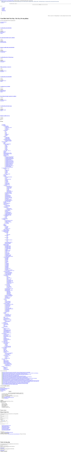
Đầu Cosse (6, 296)
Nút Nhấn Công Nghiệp (8, 364)
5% (7, 233)
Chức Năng (5, 185)
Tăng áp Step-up (9, 208)
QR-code (2, 400)
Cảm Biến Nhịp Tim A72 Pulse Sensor (6, 57)
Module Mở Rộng (6, 361)
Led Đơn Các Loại (6, 334)
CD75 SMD (7, 265)
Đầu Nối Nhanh (7, 298)
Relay (4, 143)
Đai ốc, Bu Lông (7, 358)
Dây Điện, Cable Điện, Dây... (9, 288)
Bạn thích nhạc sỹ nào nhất (5, 427)
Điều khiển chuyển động (8, 192)
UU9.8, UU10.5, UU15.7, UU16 (9, 270)
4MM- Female (9, 292)
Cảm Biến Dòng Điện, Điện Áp (9, 161)
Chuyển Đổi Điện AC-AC (7, 331)
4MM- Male (8, 291)
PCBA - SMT (5, 350)
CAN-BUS (6, 181)
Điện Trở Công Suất (8, 242)
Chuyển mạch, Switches (8, 193)
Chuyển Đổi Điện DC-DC (7, 329)
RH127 (6, 262)
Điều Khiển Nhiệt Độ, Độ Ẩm (8, 153)
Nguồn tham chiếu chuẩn (8, 213)
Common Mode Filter (8, 274)
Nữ (6, 420)
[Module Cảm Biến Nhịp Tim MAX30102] (3, 42)
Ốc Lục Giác (7, 356)
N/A (2, 420)
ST (5, 131)
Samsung (6, 172)
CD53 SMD (7, 263)
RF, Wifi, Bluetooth (7, 301)
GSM (6, 299)
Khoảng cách (8, 190)
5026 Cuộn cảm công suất (8, 269)
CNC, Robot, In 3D (4, 341)
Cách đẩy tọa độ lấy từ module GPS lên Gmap (21, 373)
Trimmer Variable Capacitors (9, 256)
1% (7, 238)
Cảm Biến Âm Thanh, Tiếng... (9, 157)
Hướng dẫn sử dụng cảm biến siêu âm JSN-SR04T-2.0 (24, 376)
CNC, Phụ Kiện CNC (7, 342)
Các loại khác (7, 223)
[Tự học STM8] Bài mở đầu (14, 384)
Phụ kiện (6, 345)
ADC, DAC (5, 204)
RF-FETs (6, 227)
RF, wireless (7, 144)
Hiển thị (9, 20)
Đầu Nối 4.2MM (7, 289)
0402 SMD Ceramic (8, 245)
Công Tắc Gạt (7, 307)
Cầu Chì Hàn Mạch (7, 315)
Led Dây (5, 337)
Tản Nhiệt (5, 312)
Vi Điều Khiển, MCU (6, 168)
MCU (6, 173)
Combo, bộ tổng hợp (8, 346)
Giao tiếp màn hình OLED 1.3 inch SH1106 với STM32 (25, 379)
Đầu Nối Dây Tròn (7, 297)
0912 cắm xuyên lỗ (7, 268)
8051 (6, 133)
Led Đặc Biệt (5, 340)
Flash (6, 217)
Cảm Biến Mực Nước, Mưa (9, 164)
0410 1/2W (6, 260)
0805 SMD (6, 235)
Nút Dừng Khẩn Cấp (8, 365)
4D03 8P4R (8, 234)
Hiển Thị (5, 152)
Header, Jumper (9, 279)
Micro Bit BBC (6, 367)
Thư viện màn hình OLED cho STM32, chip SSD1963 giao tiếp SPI (30, 380)
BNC (7, 278)
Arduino (5, 136)
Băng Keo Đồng (7, 321)
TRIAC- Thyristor (6, 229)
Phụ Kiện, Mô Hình (6, 369)
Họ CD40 (5, 202)
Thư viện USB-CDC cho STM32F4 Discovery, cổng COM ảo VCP (30, 381)
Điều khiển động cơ (8, 196)
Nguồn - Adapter (6, 317)
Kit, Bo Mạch (4, 125)
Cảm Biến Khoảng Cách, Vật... (9, 165)
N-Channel (6, 226)
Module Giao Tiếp (6, 360)
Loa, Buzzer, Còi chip (6, 318)
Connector (6, 275)
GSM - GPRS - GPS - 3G (7, 150)
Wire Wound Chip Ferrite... (8, 272)
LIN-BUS (6, 182)
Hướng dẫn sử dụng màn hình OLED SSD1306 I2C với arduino (28, 378)
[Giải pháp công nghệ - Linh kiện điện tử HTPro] (7, 0)
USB (6, 178)
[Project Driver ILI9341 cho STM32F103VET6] (8, 377)
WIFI (6, 147)
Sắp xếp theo (2, 20)
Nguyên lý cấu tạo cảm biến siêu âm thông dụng (22, 382)
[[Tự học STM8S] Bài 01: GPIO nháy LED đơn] (8, 383)
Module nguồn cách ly (8, 214)
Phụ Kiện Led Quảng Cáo (7, 339)
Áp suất (8, 189)
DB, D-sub (8, 277)
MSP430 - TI (7, 134)
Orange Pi (6, 128)
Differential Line (7, 184)
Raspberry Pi (7, 126)
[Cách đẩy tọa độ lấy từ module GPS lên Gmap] (8, 373)
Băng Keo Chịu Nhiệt (8, 320)
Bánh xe (6, 344)
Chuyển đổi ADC (7, 205)
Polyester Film (7, 252)
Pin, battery (8, 285)
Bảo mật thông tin (2, 389)
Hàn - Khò (5, 348)
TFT (4, 325)
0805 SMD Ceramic (8, 247)
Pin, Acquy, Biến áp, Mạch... (7, 332)
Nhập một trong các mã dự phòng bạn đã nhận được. (7, 448)
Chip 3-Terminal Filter (8, 273)
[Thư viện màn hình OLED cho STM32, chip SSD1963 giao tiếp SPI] (11, 380)
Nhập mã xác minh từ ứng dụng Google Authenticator (7, 446)
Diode (4, 219)
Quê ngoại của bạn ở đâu (5, 428)
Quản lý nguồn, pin (7, 210)
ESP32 (6, 146)
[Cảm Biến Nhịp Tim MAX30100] (3, 71)
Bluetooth (6, 149)
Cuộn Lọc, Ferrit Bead (7, 271)
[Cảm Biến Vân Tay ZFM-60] (3, 81)
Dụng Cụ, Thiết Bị (4, 347)
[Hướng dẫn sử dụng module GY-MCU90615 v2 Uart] (9, 374)
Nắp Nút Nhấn (7, 310)
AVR (6, 132)
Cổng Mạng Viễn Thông (10, 282)
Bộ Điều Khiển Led (6, 338)
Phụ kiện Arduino (7, 138)
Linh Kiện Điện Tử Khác (5, 230)
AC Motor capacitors (8, 255)
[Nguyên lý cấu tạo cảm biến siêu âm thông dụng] (8, 382)
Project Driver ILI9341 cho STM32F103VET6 (21, 377)
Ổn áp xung (6, 207)
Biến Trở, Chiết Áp (6, 244)
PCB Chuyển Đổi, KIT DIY (7, 319)
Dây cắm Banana (9, 294)
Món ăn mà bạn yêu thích (5, 426)
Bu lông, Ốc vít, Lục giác (7, 355)
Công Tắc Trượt (7, 306)
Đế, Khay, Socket (7, 284)
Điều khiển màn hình (8, 195)
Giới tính (1, 419)
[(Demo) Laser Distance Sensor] (6, 375)
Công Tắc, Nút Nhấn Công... (7, 363)
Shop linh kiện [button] (4, 10)
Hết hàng (2, 40)
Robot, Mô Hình (6, 343)
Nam (4, 420)
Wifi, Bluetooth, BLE (8, 179)
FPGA (6, 135)
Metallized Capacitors (8, 254)
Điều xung (6, 211)
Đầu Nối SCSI (9, 281)
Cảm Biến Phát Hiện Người (9, 167)
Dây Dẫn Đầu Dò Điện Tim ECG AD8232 (7, 37)
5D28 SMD (6, 267)
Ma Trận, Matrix (6, 335)
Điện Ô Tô (5, 352)
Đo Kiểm (5, 349)
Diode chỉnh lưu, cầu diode (8, 220)
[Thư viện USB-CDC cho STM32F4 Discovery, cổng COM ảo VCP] (11, 381)
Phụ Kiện (6, 129)
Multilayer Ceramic (7, 250)
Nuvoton (6, 171)
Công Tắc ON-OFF (8, 305)
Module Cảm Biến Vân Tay (5, 115)
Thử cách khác (2, 450)
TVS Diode (6, 222)
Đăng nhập (2, 410)
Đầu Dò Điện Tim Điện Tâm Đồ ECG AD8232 (8, 96)
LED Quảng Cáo (4, 333)
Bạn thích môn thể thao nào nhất (6, 425)
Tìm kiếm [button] (3, 9)
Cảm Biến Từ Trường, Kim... (9, 163)
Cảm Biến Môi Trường (8, 159)
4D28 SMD (6, 266)
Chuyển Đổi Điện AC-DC (7, 330)
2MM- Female (9, 293)
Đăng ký (5, 410)
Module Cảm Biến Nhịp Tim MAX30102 (7, 47)
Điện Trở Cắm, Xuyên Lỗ (8, 239)
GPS (6, 300)
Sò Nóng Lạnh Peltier (8, 166)
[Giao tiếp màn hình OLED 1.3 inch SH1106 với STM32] (10, 379)
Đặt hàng (2, 60)
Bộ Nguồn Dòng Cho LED (7, 336)
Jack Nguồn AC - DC (10, 280)
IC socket (8, 287)
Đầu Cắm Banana (7, 290)
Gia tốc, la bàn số (9, 187)
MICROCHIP (7, 170)
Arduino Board (7, 137)
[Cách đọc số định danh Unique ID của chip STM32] (9, 372)
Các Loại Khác (7, 354)
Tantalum (6, 249)
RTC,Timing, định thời (8, 199)
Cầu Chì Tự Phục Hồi (8, 314)
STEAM (3, 366)
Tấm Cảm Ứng (6, 326)
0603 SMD (6, 232)
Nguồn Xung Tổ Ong (6, 328)
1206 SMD (6, 261)
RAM (6, 216)
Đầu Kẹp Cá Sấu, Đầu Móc (9, 295)
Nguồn (3, 327)
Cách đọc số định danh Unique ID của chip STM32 (23, 372)
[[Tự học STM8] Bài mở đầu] (6, 384)
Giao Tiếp (5, 151)
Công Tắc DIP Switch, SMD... (9, 304)
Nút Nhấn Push (7, 309)
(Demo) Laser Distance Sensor (15, 375)
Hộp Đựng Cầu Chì (8, 316)
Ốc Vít (6, 357)
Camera (5, 142)
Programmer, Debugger (8, 140)
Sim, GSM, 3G (9, 286)
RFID (6, 145)
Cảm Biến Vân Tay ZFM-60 (5, 86)
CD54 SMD (7, 264)
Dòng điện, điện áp (9, 186)
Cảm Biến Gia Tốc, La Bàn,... (9, 160)
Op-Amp (5, 175)
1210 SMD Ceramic (8, 248)
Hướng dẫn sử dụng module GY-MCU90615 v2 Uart (24, 374)
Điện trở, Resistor (6, 231)
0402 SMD (6, 237)
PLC (4, 359)
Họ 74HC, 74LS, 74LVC (7, 201)
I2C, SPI (6, 177)
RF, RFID (6, 180)
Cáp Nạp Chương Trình (7, 362)
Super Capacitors (7, 253)
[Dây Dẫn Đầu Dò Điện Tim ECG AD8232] (3, 33)
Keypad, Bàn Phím (6, 155)
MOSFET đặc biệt (7, 228)
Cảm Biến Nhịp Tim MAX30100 (6, 76)
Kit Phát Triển (5, 130)
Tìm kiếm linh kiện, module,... (13, 3)
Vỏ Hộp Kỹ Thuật (6, 351)
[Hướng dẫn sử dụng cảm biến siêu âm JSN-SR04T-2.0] (9, 376)
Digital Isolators (7, 183)
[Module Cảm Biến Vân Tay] (3, 110)
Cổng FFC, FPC (9, 283)
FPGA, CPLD (6, 174)
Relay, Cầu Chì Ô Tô (8, 353)
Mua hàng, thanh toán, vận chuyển (4, 388)
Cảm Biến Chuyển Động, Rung (9, 158)
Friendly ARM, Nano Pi (8, 127)
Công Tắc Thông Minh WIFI (9, 308)
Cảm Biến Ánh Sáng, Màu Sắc (9, 156)
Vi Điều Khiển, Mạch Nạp (7, 139)
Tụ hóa (6, 251)
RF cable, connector (8, 302)
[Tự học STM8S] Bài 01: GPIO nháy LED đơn (21, 383)
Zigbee (6, 148)
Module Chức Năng (4, 141)
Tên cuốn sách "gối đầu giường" (6, 429)
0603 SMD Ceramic (8, 246)
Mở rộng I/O (7, 198)
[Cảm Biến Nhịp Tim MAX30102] (3, 22)
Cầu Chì (5, 313)
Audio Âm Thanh (6, 154)
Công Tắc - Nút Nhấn (6, 303)
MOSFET (5, 225)
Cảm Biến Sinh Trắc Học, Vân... (9, 162)
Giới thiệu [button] (3, 8)
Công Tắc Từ (7, 311)
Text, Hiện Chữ (6, 323)
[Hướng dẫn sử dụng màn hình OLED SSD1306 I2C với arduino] (11, 378)
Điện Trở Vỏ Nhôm (8, 243)
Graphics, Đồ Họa (6, 324)
